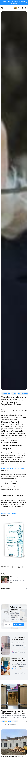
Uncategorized (6, 393)
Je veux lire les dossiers (9, 513)
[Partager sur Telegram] (23, 411)
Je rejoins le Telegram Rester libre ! (12, 468)
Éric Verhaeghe (14, 577)
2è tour (14, 393)
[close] (26, 2)
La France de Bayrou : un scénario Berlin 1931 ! (18, 640)
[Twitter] (13, 582)
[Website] (11, 582)
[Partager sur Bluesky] (26, 410)
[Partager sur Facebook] (14, 411)
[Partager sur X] (17, 411)
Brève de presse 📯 (16, 668)
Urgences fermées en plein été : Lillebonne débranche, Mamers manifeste (12, 713)
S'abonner (19, 624)
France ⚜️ (4, 721)
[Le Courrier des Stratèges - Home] (9, 8)
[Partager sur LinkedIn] (20, 411)
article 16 (23, 647)
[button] (18, 8)
